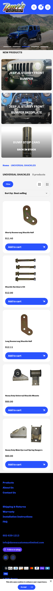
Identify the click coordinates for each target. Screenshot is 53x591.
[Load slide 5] (44, 47)
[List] (47, 184)
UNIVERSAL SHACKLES (23, 165)
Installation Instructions (17, 516)
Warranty (8, 511)
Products (8, 482)
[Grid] (39, 184)
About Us (8, 487)
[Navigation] (48, 7)
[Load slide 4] (35, 47)
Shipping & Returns (14, 506)
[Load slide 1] (7, 47)
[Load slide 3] (26, 47)
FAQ (5, 521)
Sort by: (9, 193)
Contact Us (9, 492)
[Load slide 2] (17, 47)
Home (6, 165)
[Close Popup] (50, 581)
